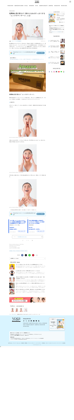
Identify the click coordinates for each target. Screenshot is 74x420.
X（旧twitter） (26, 255)
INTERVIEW (31, 5)
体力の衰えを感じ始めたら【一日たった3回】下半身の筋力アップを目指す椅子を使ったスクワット (27, 59)
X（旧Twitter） (26, 321)
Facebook (22, 255)
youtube (33, 321)
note (56, 71)
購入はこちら (52, 328)
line (61, 71)
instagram (54, 71)
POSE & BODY (10, 5)
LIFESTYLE (51, 5)
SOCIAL (26, 5)
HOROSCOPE (57, 5)
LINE (29, 255)
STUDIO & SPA (64, 5)
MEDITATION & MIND (18, 5)
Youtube (59, 71)
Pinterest (33, 255)
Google (63, 71)
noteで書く (37, 255)
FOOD (36, 5)
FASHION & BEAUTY (43, 5)
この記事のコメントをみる (14, 258)
